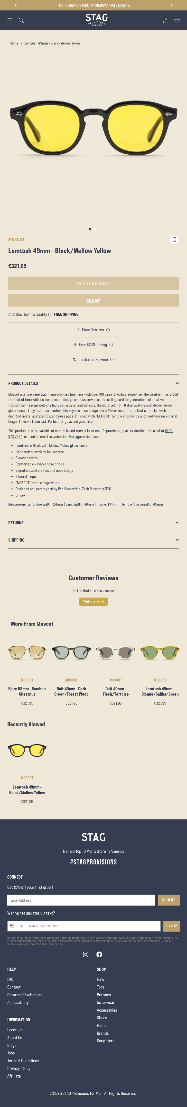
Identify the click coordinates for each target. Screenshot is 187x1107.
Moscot (16, 239)
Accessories (107, 1010)
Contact (13, 986)
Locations (15, 1029)
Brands (103, 1033)
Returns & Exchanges (25, 994)
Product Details (23, 383)
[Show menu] (9, 20)
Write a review (93, 601)
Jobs (11, 1052)
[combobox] (16, 926)
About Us (14, 1037)
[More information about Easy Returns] (108, 330)
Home (14, 43)
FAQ (10, 979)
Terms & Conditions (23, 1060)
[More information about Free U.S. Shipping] (111, 345)
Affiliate (14, 1076)
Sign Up (169, 900)
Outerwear (105, 1002)
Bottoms (104, 994)
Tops (101, 986)
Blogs (12, 1045)
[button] (171, 5)
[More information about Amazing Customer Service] (112, 359)
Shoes (102, 1017)
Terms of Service (55, 944)
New (100, 979)
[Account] (165, 20)
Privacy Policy (18, 1068)
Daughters (105, 1040)
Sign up (171, 926)
